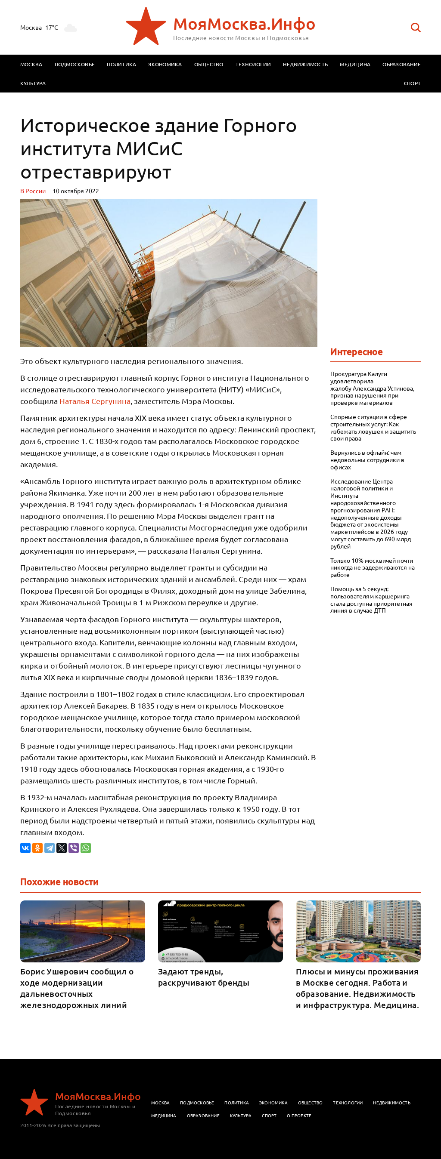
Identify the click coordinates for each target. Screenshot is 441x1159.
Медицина (355, 64)
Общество (209, 64)
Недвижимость (305, 64)
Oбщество (310, 1102)
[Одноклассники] (37, 848)
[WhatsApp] (86, 848)
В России (33, 190)
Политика (121, 64)
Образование (401, 64)
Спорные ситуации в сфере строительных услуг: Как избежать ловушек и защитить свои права (373, 427)
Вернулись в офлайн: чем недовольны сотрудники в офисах (367, 459)
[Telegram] (49, 848)
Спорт (412, 83)
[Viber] (73, 848)
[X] (61, 848)
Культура (33, 83)
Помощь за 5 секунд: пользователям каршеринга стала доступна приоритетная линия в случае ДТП (371, 599)
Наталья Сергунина (94, 400)
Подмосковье (75, 64)
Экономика (165, 64)
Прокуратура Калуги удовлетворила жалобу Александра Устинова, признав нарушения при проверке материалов (372, 388)
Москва (31, 64)
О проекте (299, 1115)
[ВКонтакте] (25, 848)
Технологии (253, 64)
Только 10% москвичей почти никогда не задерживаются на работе (372, 567)
